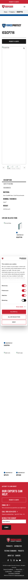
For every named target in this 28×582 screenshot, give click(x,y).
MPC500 (18, 475)
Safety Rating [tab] (8, 184)
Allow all (14, 311)
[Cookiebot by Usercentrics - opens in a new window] (19, 259)
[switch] (24, 290)
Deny (14, 322)
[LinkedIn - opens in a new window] (17, 560)
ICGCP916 (6, 345)
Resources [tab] (7, 187)
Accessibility (17, 571)
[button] (24, 48)
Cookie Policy (8, 571)
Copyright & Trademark (14, 573)
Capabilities (18, 546)
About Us (11, 555)
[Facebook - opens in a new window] (8, 560)
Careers (17, 555)
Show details (19, 306)
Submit (6, 527)
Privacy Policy (19, 569)
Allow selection (14, 317)
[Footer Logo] (14, 540)
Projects (21, 551)
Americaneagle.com (19, 575)
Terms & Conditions (8, 569)
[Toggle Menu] (24, 6)
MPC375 (6, 475)
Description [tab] (8, 180)
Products (12, 12)
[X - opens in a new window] (11, 560)
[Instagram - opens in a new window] (14, 560)
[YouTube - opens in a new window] (20, 560)
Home (5, 12)
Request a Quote (14, 41)
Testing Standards (10, 551)
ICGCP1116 (19, 237)
